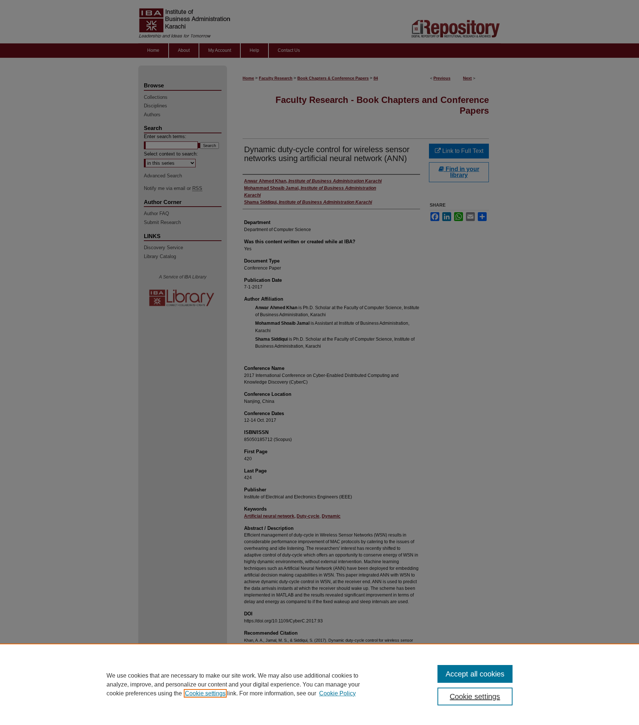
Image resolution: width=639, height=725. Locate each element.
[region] (319, 684)
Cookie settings (205, 693)
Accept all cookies (475, 674)
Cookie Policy (337, 693)
